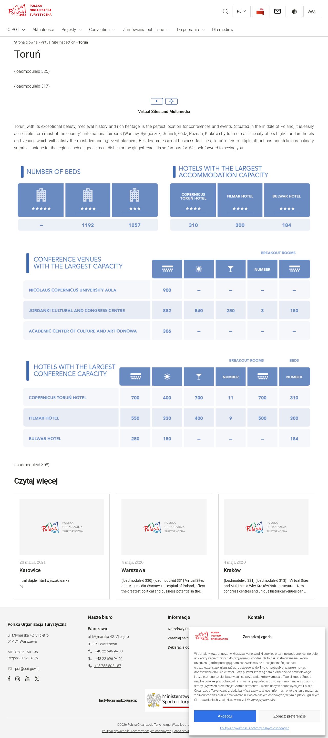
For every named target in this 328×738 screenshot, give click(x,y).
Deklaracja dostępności (186, 647)
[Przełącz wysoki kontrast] (294, 11)
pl (239, 11)
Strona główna (26, 42)
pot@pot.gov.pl (27, 669)
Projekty (68, 29)
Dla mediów (222, 29)
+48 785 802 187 (107, 666)
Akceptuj (225, 716)
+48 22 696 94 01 (109, 659)
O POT (13, 29)
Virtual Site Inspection (58, 42)
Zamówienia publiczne (143, 29)
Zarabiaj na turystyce (184, 638)
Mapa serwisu (182, 731)
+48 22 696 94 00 (109, 651)
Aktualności (43, 29)
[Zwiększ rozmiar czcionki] (311, 11)
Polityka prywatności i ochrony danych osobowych (254, 728)
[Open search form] (225, 11)
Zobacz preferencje (289, 716)
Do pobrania (188, 29)
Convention (99, 29)
